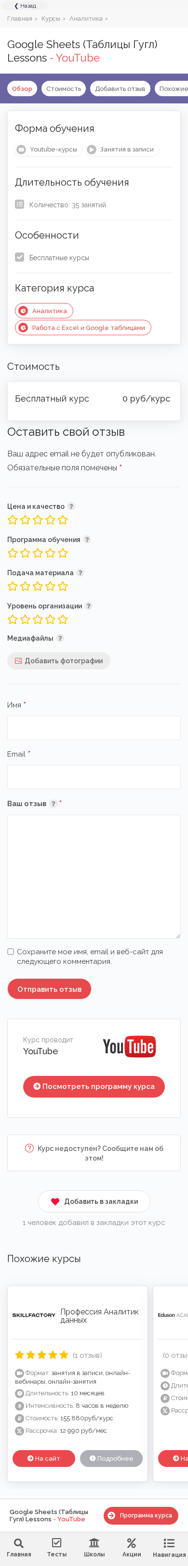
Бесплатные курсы (59, 258)
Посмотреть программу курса (98, 1086)
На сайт (47, 1458)
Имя (17, 705)
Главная (19, 1554)
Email (19, 754)
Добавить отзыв (120, 88)
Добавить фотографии (64, 661)
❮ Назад (25, 5)
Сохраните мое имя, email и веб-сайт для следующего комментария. (90, 956)
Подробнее (115, 1458)
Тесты (57, 1554)
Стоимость (63, 88)
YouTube (40, 1051)
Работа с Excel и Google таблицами (88, 327)
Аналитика (49, 311)
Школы (94, 1554)
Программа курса (146, 1515)
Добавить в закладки (101, 1201)
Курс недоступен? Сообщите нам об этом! (99, 1153)
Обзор (22, 88)
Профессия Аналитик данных (99, 1316)
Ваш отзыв (49, 803)
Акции (131, 1554)
